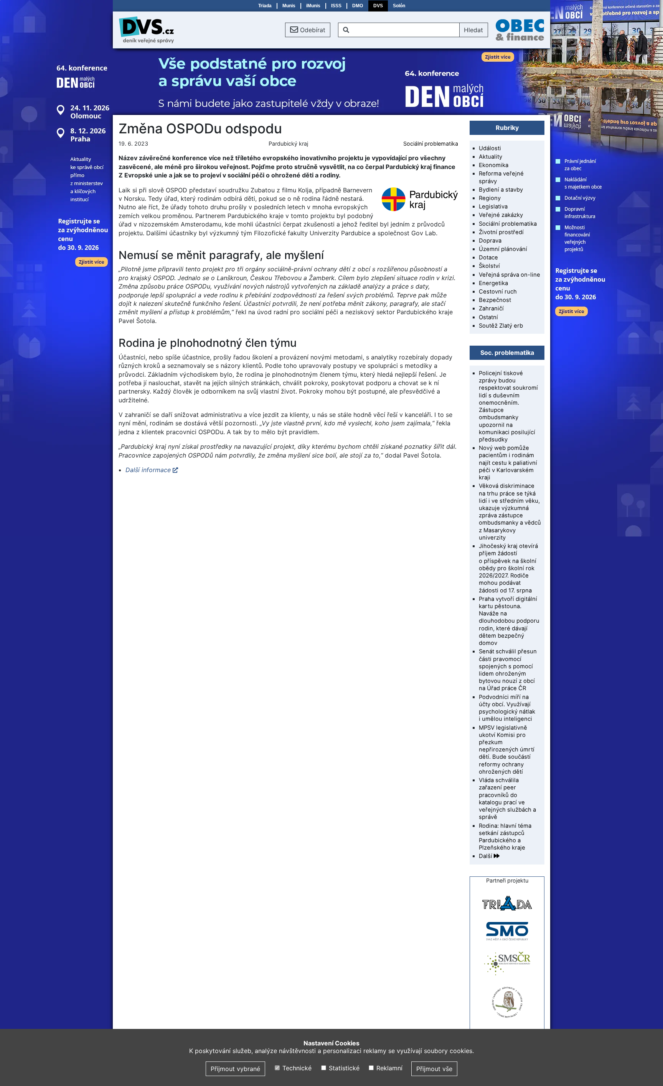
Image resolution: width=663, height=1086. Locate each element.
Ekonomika (493, 165)
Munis (288, 5)
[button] (307, 30)
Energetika (493, 283)
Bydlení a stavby (501, 189)
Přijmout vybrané (235, 1069)
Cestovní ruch (498, 291)
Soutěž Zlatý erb (501, 325)
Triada (265, 5)
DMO (357, 5)
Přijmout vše (434, 1069)
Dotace (488, 257)
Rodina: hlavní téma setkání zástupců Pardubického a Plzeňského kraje (505, 836)
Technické (296, 1068)
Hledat (473, 30)
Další (486, 856)
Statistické (343, 1068)
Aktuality (490, 156)
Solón (399, 5)
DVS (378, 5)
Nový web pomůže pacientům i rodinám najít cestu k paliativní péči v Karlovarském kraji (508, 463)
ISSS (336, 5)
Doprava (490, 240)
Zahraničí (491, 308)
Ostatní (488, 317)
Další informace (148, 470)
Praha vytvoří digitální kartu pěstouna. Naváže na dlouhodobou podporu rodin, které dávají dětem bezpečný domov (509, 620)
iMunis (313, 5)
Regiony (490, 198)
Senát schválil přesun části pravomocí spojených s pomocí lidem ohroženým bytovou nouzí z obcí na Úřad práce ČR (508, 670)
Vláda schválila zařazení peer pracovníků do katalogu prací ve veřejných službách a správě (507, 798)
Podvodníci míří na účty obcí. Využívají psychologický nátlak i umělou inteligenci (507, 708)
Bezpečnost (495, 300)
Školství (489, 265)
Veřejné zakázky (501, 215)
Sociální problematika (430, 143)
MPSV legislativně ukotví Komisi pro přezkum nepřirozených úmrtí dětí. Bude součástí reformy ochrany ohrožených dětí (506, 749)
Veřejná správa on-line (509, 274)
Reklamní (388, 1068)
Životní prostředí (501, 232)
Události (490, 148)
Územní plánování (503, 249)
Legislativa (493, 206)
